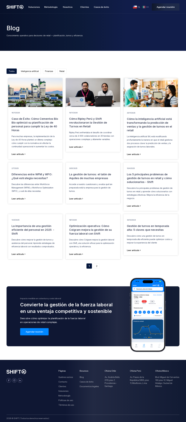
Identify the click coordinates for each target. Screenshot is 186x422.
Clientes (84, 7)
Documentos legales (89, 386)
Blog (82, 377)
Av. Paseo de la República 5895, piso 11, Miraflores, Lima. (139, 380)
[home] (15, 7)
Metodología (50, 7)
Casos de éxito (101, 7)
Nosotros (67, 7)
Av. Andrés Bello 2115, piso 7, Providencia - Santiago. (112, 381)
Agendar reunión (166, 7)
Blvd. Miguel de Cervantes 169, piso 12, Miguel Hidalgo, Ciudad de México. (167, 381)
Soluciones (34, 7)
